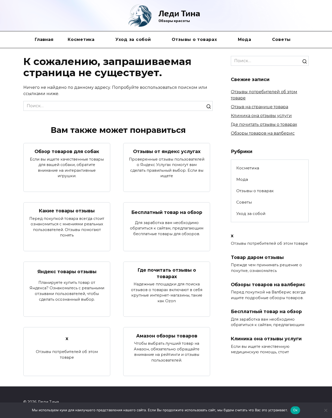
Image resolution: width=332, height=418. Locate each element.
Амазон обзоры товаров (166, 335)
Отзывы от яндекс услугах (166, 151)
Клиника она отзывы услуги (261, 115)
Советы (281, 39)
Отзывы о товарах (194, 39)
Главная (44, 39)
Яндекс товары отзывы (66, 271)
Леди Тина (179, 13)
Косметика (81, 39)
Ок (295, 410)
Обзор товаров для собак (66, 151)
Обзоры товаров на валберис (263, 133)
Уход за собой (133, 39)
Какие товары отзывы (67, 210)
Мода (244, 39)
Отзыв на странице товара (259, 106)
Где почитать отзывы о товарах (166, 273)
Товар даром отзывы (257, 257)
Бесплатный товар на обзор (166, 212)
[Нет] (325, 410)
